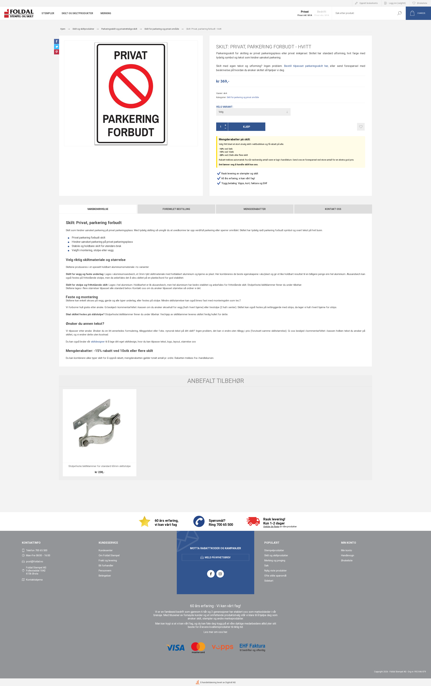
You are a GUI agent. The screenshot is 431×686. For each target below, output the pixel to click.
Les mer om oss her (215, 632)
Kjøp (246, 126)
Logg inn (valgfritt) (397, 3)
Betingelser (105, 575)
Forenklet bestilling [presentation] (176, 209)
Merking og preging (274, 560)
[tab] (98, 209)
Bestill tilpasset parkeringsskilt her (306, 66)
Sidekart (268, 580)
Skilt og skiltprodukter (276, 555)
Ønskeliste (347, 560)
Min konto (346, 550)
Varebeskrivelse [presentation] (97, 209)
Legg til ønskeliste (361, 127)
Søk (399, 13)
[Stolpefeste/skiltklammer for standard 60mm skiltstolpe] (99, 432)
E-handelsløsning (208, 682)
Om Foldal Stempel (109, 555)
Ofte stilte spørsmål (275, 575)
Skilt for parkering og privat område (243, 97)
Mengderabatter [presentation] (255, 209)
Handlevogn (347, 555)
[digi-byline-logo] (198, 682)
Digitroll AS (230, 682)
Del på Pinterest (56, 51)
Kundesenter (106, 550)
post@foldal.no (34, 561)
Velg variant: (224, 106)
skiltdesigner (98, 341)
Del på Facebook (56, 41)
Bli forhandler (106, 565)
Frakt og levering (108, 560)
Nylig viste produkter (275, 570)
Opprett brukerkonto (368, 3)
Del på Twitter (56, 46)
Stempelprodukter (274, 550)
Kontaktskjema (34, 579)
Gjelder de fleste (271, 526)
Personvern (105, 570)
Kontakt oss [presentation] (333, 209)
